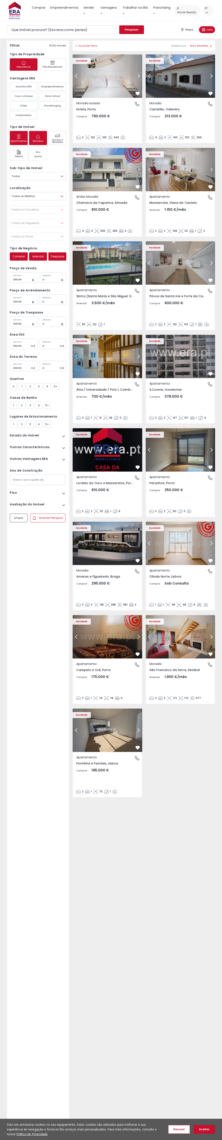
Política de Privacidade (32, 1134)
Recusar (179, 1129)
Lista (210, 29)
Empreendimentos (52, 86)
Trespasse (57, 256)
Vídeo (23, 105)
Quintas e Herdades (57, 141)
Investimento (23, 115)
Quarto (38, 156)
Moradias (38, 141)
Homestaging (52, 105)
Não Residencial (52, 67)
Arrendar (38, 256)
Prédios (19, 156)
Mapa (189, 29)
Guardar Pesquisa (51, 518)
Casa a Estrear (23, 96)
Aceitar (204, 1129)
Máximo (46, 275)
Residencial (24, 67)
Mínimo (17, 275)
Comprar (19, 256)
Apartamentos (19, 141)
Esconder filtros (88, 45)
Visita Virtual (52, 96)
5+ (55, 386)
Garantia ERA (24, 86)
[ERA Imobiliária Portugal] (15, 10)
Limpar (18, 518)
